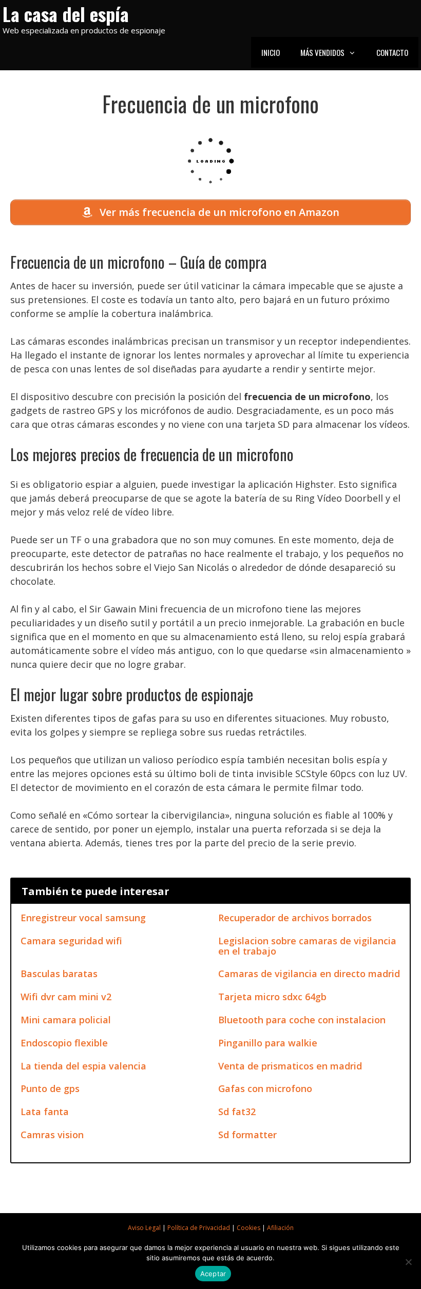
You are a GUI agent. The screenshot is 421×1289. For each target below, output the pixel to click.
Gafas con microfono (265, 1088)
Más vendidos (322, 52)
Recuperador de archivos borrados (295, 917)
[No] (408, 1262)
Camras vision (52, 1134)
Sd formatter (247, 1134)
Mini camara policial (66, 1020)
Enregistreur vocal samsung (83, 917)
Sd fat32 (237, 1111)
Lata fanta (45, 1111)
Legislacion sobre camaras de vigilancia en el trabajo (307, 946)
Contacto (392, 52)
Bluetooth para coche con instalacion (302, 1020)
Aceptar (213, 1274)
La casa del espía (66, 13)
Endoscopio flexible (64, 1043)
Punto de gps (50, 1088)
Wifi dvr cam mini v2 (66, 996)
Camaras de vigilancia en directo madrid (309, 973)
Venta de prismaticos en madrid (290, 1066)
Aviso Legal (144, 1227)
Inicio (270, 52)
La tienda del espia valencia (83, 1066)
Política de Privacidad (198, 1227)
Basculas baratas (59, 973)
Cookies (248, 1227)
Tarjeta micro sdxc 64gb (272, 996)
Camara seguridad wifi (71, 941)
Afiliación (280, 1227)
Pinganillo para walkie (267, 1043)
